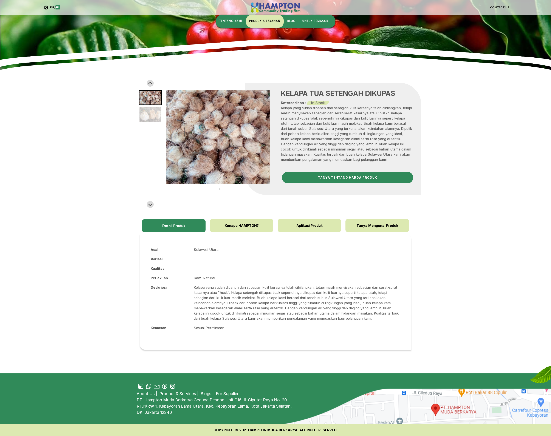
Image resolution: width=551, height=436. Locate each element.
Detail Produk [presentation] (173, 226)
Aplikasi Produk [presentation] (309, 225)
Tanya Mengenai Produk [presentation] (377, 225)
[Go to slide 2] (219, 189)
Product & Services (178, 393)
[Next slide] (150, 204)
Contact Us (499, 7)
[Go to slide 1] (216, 189)
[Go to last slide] (150, 83)
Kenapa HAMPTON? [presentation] (242, 225)
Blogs (206, 393)
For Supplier (227, 393)
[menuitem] (150, 97)
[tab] (174, 225)
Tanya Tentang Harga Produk (347, 177)
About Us (146, 393)
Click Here (402, 399)
